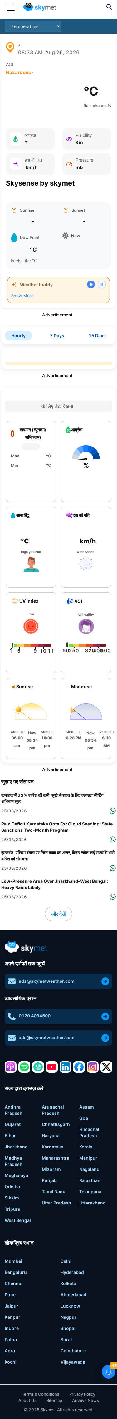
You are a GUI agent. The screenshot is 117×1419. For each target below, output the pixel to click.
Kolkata (68, 1283)
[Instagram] (93, 1067)
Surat (66, 1339)
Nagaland (89, 1169)
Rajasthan (89, 1180)
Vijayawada (73, 1362)
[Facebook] (79, 1067)
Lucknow (70, 1305)
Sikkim (12, 1197)
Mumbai (13, 1261)
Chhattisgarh (56, 1124)
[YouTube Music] (52, 1067)
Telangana (90, 1191)
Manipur (88, 1158)
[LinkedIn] (65, 1067)
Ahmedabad (73, 1294)
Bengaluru (16, 1272)
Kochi (11, 1362)
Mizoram (51, 1169)
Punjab (49, 1180)
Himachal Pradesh (89, 1132)
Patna (11, 1339)
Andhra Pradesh (13, 1110)
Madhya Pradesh (13, 1161)
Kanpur (12, 1317)
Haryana (51, 1135)
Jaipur (11, 1305)
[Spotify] (24, 1067)
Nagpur (68, 1317)
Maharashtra (55, 1158)
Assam (86, 1106)
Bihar (10, 1135)
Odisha (12, 1186)
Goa (83, 1118)
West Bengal (18, 1220)
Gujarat (13, 1124)
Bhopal (68, 1328)
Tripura (12, 1209)
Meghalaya (16, 1175)
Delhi (66, 1261)
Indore (12, 1328)
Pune (10, 1294)
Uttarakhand (92, 1202)
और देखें (58, 914)
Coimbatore (73, 1350)
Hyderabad (72, 1272)
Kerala (85, 1146)
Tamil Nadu (54, 1191)
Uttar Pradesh (56, 1202)
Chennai (13, 1283)
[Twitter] (106, 1067)
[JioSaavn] (38, 1067)
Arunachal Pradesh (53, 1110)
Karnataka (52, 1146)
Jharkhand (16, 1146)
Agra (10, 1350)
